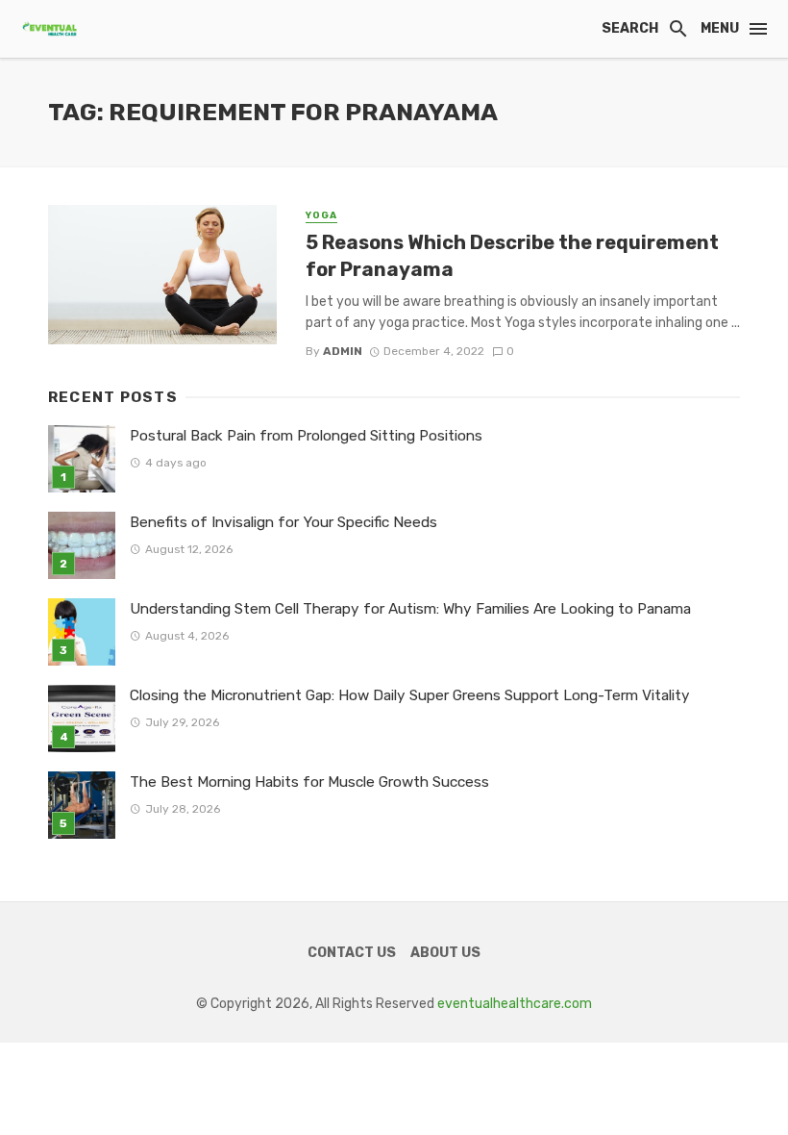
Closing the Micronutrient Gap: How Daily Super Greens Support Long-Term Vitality (410, 695)
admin (342, 351)
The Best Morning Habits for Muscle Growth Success (309, 782)
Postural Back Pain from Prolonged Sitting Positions (306, 435)
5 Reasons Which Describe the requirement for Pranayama (512, 256)
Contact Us (352, 953)
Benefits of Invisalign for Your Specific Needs (283, 522)
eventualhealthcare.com (514, 1004)
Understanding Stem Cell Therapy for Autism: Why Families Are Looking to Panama (410, 609)
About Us (445, 953)
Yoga (321, 215)
